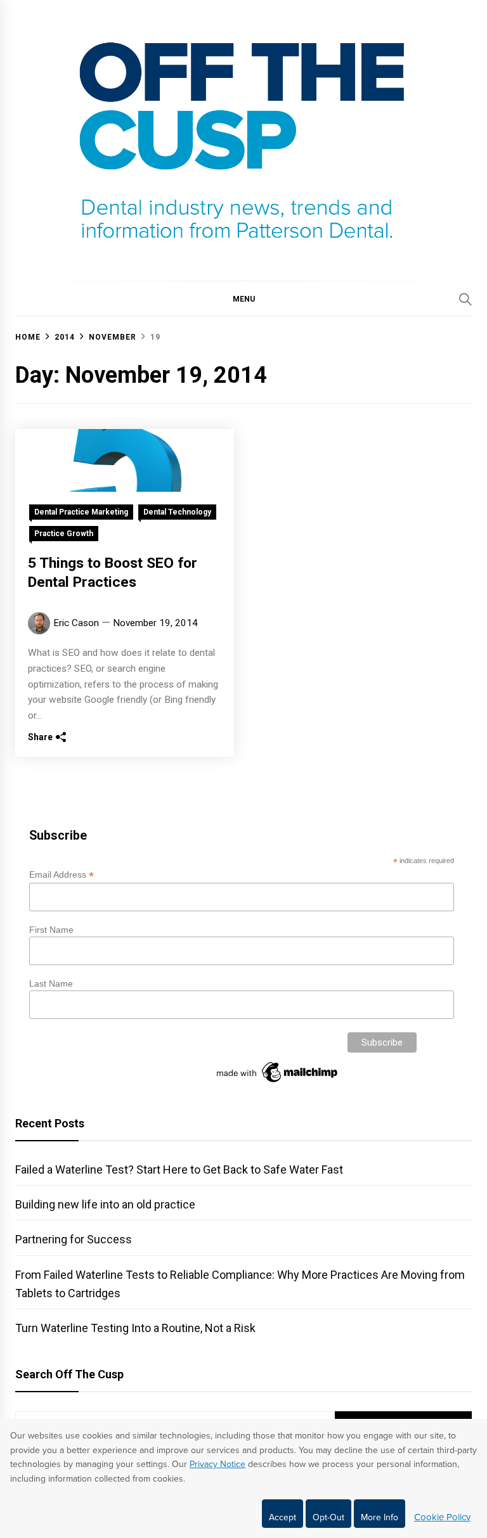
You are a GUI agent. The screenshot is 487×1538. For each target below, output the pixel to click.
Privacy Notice (217, 1464)
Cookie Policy (442, 1517)
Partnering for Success (73, 1239)
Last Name (51, 983)
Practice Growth (63, 533)
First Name (51, 930)
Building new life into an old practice (105, 1204)
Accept (282, 1517)
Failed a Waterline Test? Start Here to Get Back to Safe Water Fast (179, 1169)
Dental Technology (177, 512)
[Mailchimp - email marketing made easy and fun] (277, 1082)
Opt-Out (328, 1517)
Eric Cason (76, 623)
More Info (379, 1517)
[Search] (465, 299)
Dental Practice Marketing (81, 512)
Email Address (61, 875)
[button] (243, 298)
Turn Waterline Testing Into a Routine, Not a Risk (135, 1328)
